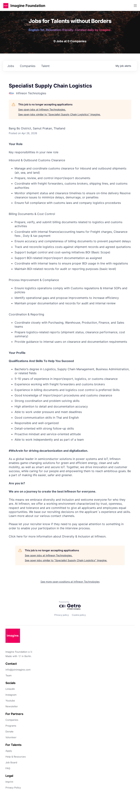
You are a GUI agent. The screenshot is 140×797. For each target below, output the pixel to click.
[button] (5, 5)
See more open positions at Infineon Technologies (70, 581)
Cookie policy (79, 615)
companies (27, 66)
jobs (10, 66)
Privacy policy (61, 615)
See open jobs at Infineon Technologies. (42, 109)
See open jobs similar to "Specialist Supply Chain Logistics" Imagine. (59, 114)
